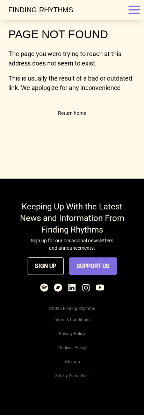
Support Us (93, 266)
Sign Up (45, 266)
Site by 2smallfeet (72, 375)
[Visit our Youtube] (100, 287)
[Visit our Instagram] (86, 287)
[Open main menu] (134, 10)
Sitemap (72, 361)
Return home (72, 113)
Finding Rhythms (40, 10)
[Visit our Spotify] (44, 287)
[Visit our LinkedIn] (72, 287)
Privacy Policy (72, 333)
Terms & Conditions (72, 319)
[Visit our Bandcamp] (58, 287)
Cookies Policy (72, 347)
